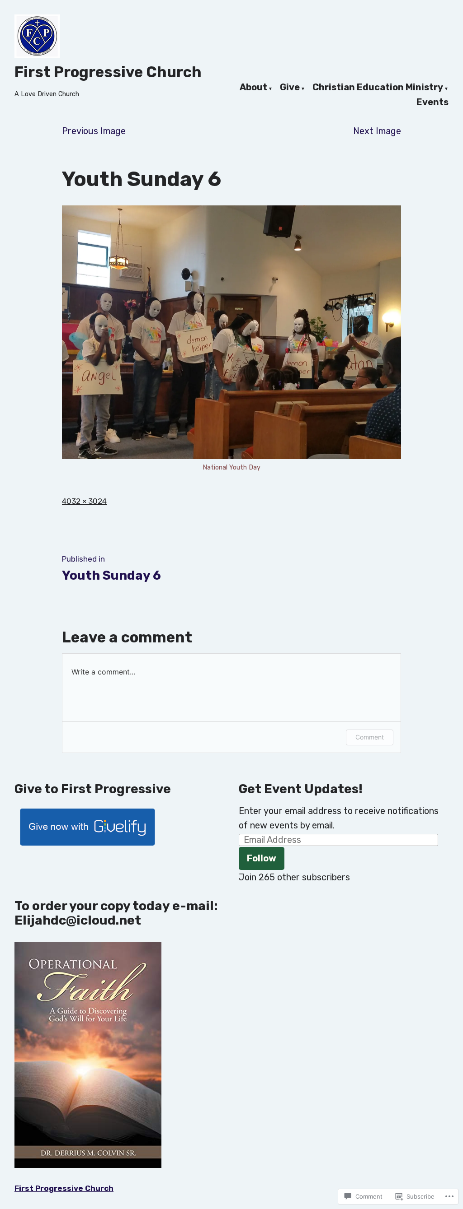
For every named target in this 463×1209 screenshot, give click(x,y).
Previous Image (94, 131)
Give (290, 88)
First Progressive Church (108, 72)
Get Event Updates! (301, 788)
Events (432, 102)
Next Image (377, 131)
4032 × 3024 (84, 501)
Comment (369, 737)
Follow (261, 858)
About (253, 88)
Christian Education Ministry (377, 88)
